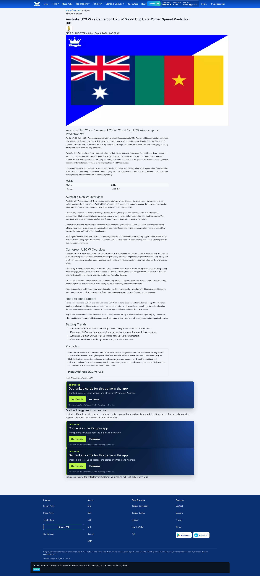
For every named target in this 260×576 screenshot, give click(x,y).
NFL (89, 506)
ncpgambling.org (49, 554)
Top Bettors (48, 520)
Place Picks (67, 4)
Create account (217, 4)
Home (45, 4)
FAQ (133, 534)
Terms (178, 527)
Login (204, 4)
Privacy (179, 520)
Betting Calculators (140, 506)
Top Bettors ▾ (83, 3)
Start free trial (77, 399)
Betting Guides (138, 513)
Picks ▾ (55, 3)
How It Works (137, 527)
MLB (89, 520)
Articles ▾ (97, 3)
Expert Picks (48, 506)
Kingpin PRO (64, 527)
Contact (179, 506)
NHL (89, 527)
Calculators (132, 4)
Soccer (90, 534)
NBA (89, 513)
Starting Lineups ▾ (115, 3)
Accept (36, 569)
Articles (77, 10)
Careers (179, 513)
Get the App (154, 4)
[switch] (190, 5)
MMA (89, 541)
